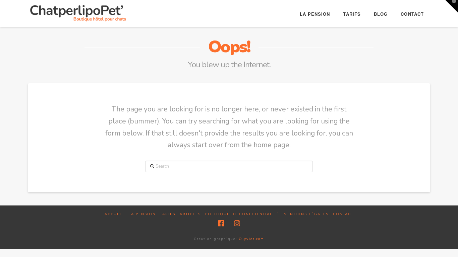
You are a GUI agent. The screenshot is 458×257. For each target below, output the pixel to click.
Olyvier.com (251, 239)
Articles (190, 214)
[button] (451, 6)
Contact (343, 214)
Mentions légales (306, 214)
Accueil (114, 214)
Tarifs (167, 214)
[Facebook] (221, 223)
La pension (142, 214)
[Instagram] (237, 223)
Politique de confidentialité (242, 214)
